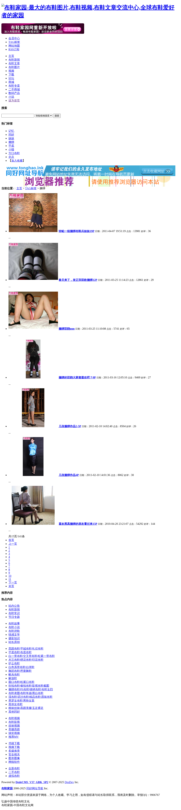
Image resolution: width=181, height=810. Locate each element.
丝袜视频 (14, 725)
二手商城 (14, 89)
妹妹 (11, 138)
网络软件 (14, 761)
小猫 (11, 149)
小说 (11, 96)
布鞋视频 (14, 718)
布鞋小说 (14, 627)
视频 (11, 70)
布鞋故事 (14, 623)
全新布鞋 (14, 768)
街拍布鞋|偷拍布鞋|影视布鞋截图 (28, 685)
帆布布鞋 (14, 674)
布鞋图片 (14, 67)
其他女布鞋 (15, 704)
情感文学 (14, 634)
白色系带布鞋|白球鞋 (21, 667)
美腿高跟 (14, 729)
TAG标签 (14, 41)
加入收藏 (17, 160)
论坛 (11, 78)
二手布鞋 (14, 772)
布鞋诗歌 (14, 630)
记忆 (11, 130)
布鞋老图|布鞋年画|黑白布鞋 (25, 693)
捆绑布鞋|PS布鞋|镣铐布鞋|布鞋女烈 (30, 689)
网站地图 (14, 45)
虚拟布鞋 (14, 775)
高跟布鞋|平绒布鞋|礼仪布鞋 (25, 648)
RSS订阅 (13, 49)
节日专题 (14, 616)
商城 (11, 81)
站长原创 (14, 642)
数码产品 (14, 93)
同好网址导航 (34, 788)
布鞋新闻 (14, 59)
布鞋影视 (14, 721)
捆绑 (11, 142)
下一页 (12, 582)
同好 (11, 134)
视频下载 (14, 746)
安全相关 (14, 754)
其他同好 (14, 711)
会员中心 (14, 38)
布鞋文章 (14, 63)
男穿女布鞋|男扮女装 (21, 700)
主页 (11, 55)
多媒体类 (14, 750)
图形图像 (14, 758)
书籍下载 (14, 743)
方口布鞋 (14, 153)
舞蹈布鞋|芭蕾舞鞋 (20, 670)
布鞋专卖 (14, 85)
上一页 (12, 543)
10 (9, 575)
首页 (11, 540)
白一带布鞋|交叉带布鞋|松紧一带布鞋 (31, 655)
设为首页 (14, 100)
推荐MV (13, 736)
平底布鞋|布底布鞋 (20, 652)
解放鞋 (12, 678)
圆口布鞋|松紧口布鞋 (21, 681)
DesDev (69, 782)
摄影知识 (14, 638)
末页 (11, 586)
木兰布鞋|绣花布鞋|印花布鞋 (25, 659)
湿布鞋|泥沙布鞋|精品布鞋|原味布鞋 (30, 696)
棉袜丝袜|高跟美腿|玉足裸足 (25, 707)
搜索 (57, 115)
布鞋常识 (14, 613)
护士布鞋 (14, 663)
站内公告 (14, 605)
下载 (11, 74)
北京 (11, 156)
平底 (11, 145)
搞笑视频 (14, 733)
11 (9, 579)
